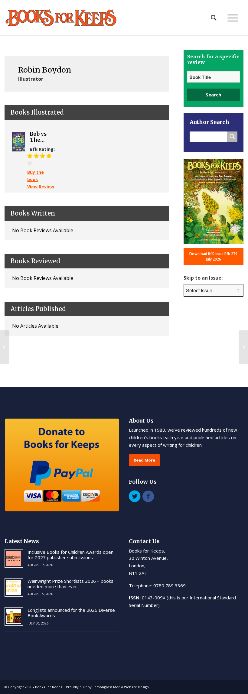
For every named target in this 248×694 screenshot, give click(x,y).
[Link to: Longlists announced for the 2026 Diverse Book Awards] (13, 616)
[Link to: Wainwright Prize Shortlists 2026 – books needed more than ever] (13, 587)
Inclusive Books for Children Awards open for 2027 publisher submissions (70, 554)
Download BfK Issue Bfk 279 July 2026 (213, 256)
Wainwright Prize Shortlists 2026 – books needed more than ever (70, 583)
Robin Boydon (44, 70)
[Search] (213, 17)
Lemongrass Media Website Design (121, 687)
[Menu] (232, 17)
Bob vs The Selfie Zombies (41, 137)
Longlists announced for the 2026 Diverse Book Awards (71, 612)
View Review (40, 187)
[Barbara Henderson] (4, 347)
